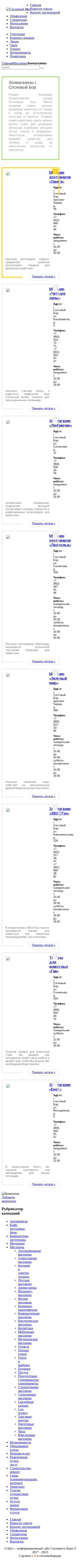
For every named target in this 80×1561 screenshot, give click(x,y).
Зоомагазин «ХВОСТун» (60, 811)
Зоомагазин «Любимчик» (60, 423)
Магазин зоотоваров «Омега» (60, 177)
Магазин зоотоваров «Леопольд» (60, 540)
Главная (7, 63)
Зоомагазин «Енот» (60, 1087)
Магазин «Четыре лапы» (57, 293)
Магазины (20, 63)
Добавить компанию (9, 1199)
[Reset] (42, 68)
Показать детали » (43, 276)
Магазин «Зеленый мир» (58, 678)
